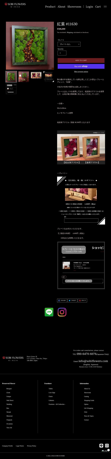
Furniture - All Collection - (57, 404)
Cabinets (51, 400)
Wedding (9, 404)
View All (9, 428)
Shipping (70, 32)
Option (86, 404)
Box (8, 408)
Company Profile (7, 446)
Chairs (51, 396)
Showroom (74, 6)
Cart (98, 6)
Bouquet (9, 389)
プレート (61, 40)
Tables (51, 389)
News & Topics (89, 416)
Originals (9, 420)
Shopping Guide (89, 400)
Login (89, 6)
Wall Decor (10, 400)
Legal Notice (20, 446)
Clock (8, 392)
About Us (87, 389)
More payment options (81, 71)
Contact (86, 420)
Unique (9, 396)
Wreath (9, 412)
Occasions (10, 424)
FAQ (85, 412)
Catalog (86, 396)
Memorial (9, 416)
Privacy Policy (31, 446)
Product (50, 6)
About (61, 6)
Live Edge (52, 392)
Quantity (61, 49)
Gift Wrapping (88, 408)
